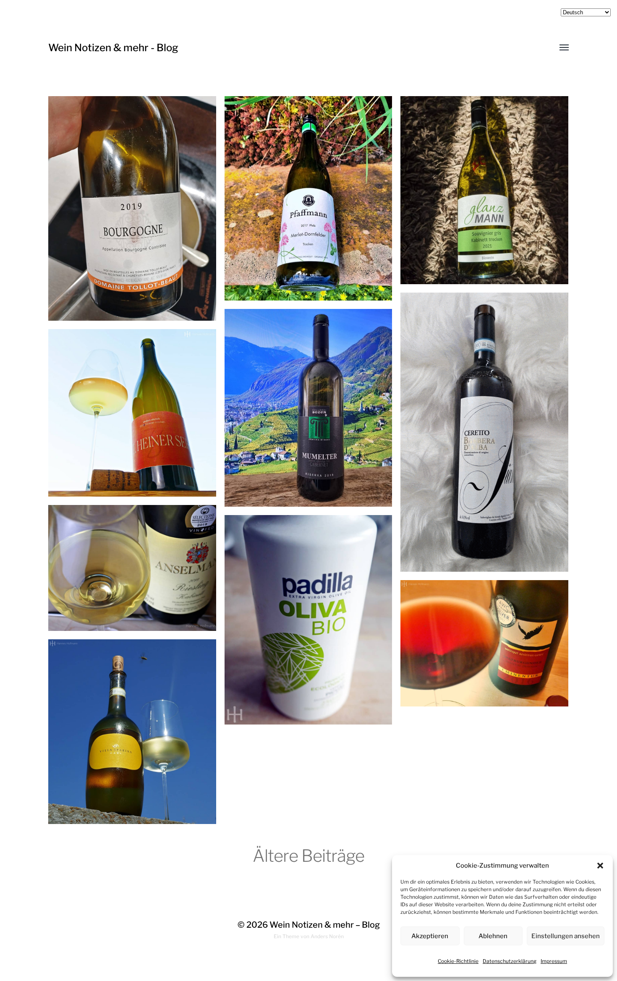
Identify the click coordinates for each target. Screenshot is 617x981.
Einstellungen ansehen (565, 936)
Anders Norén (327, 936)
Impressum (554, 961)
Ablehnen (492, 936)
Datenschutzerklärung (509, 961)
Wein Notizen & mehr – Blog (324, 925)
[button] (600, 865)
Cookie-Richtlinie (458, 961)
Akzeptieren (429, 936)
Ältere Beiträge (308, 855)
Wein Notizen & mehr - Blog (113, 48)
